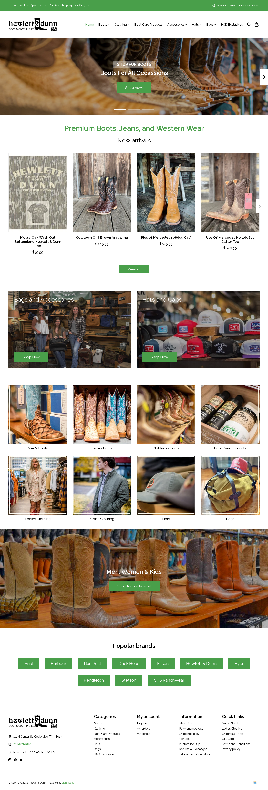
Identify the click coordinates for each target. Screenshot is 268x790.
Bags (230, 519)
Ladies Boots (102, 448)
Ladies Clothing (38, 519)
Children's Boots (166, 448)
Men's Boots (38, 448)
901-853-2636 (226, 5)
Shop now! (134, 87)
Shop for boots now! (134, 586)
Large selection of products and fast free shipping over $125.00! (49, 5)
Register (142, 723)
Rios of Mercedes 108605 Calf (166, 237)
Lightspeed (68, 782)
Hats (166, 519)
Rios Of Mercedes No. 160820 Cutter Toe (230, 239)
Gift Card (228, 738)
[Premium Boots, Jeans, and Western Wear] (32, 24)
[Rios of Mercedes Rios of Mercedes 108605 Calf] (166, 192)
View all (134, 269)
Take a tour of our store (194, 754)
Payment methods (191, 728)
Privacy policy (231, 749)
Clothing (99, 728)
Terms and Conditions (236, 744)
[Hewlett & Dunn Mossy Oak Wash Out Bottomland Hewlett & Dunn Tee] (37, 192)
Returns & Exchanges (193, 749)
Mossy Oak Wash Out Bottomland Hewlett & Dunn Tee (38, 241)
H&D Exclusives (232, 24)
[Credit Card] (255, 783)
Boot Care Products (148, 24)
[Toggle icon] (249, 24)
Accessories (102, 738)
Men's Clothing (102, 519)
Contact (184, 738)
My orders (143, 728)
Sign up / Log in (248, 5)
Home (89, 24)
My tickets (143, 733)
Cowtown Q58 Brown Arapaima (102, 237)
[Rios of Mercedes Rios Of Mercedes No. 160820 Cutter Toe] (230, 192)
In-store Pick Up (189, 744)
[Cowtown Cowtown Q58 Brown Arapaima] (102, 192)
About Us (185, 723)
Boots (98, 723)
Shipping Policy (189, 733)
